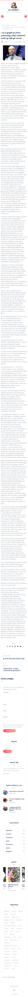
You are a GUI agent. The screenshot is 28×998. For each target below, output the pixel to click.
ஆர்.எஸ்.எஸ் (13, 914)
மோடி (15, 965)
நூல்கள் (8, 841)
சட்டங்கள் (17, 931)
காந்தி (12, 928)
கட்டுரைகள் (11, 41)
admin (5, 41)
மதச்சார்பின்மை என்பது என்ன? (16, 791)
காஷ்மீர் (5, 931)
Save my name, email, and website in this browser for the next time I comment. (13, 726)
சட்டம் (5, 934)
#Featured (6, 911)
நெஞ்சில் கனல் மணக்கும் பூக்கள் (10, 945)
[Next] (15, 894)
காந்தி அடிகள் (19, 928)
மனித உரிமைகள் (7, 962)
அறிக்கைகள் (9, 830)
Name (5, 704)
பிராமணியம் (6, 957)
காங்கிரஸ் (6, 928)
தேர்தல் (5, 940)
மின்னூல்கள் (9, 851)
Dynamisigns (12, 977)
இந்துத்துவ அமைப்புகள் (9, 919)
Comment (6, 692)
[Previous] (13, 894)
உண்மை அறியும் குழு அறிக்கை (10, 925)
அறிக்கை (6, 914)
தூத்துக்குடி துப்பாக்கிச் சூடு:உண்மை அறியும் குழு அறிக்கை (15, 808)
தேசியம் (20, 937)
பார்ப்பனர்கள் (7, 954)
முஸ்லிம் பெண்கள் (7, 965)
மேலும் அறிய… (6, 773)
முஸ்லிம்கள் (16, 962)
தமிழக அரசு (12, 934)
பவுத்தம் (13, 948)
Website (5, 717)
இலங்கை (6, 922)
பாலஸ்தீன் (14, 954)
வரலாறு (13, 968)
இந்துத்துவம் (19, 919)
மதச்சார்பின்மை (15, 960)
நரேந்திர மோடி (7, 942)
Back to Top (14, 994)
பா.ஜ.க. (19, 948)
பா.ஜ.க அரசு (6, 951)
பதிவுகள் (8, 848)
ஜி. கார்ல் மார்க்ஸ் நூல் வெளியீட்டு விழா (14, 658)
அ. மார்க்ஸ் (14, 9)
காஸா (11, 931)
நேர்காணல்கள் (9, 844)
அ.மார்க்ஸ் (14, 911)
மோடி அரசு (6, 968)
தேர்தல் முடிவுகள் (13, 940)
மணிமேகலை (7, 960)
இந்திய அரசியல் (16, 917)
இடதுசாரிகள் (7, 917)
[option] (14, 879)
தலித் (14, 937)
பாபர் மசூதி (14, 951)
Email (5, 710)
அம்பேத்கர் (21, 911)
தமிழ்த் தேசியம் (7, 937)
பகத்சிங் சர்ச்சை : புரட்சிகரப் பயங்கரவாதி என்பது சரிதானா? (11, 669)
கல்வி (20, 925)
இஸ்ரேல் (12, 922)
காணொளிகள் (9, 837)
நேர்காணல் (6, 948)
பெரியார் (13, 957)
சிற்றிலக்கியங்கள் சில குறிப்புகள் (13, 885)
